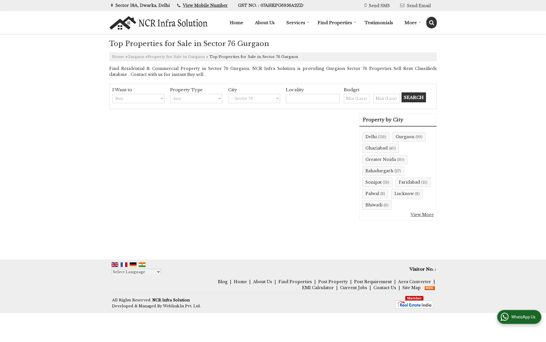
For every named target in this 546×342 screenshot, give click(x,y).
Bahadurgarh (379, 170)
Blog (223, 281)
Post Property (333, 281)
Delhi (371, 136)
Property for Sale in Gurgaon (176, 57)
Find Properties (335, 22)
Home (236, 22)
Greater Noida (380, 159)
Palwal (372, 193)
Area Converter (414, 281)
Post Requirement (373, 281)
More (411, 22)
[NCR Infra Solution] (158, 23)
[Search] (431, 22)
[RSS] (430, 287)
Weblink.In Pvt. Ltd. (182, 306)
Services (295, 22)
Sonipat (373, 182)
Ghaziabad (376, 148)
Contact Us (384, 287)
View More (422, 214)
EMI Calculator (318, 287)
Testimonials (379, 22)
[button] (205, 5)
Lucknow (404, 193)
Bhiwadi (373, 205)
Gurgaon (135, 57)
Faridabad (409, 182)
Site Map (411, 287)
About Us (265, 22)
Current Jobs (353, 287)
